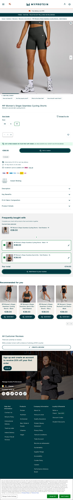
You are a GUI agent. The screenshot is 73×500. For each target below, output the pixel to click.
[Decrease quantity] (4, 135)
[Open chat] (25, 393)
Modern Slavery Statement (39, 424)
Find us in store (39, 414)
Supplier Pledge (39, 452)
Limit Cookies (65, 496)
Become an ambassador (41, 443)
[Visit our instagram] (3, 393)
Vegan (22, 434)
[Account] (65, 4)
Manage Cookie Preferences (12, 382)
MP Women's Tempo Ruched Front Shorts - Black (64, 306)
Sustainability (38, 447)
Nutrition (23, 414)
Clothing (8, 18)
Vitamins (23, 430)
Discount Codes (58, 417)
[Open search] (10, 4)
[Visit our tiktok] (12, 393)
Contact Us (8, 412)
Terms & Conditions (40, 434)
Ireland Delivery (9, 432)
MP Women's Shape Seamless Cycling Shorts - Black (8, 306)
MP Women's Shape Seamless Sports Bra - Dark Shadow (27, 306)
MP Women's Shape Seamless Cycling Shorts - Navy (46, 306)
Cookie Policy (38, 460)
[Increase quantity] (11, 135)
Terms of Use (35, 492)
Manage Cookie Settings (9, 496)
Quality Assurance (40, 419)
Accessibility (38, 456)
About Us (37, 410)
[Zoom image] (70, 23)
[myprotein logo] (37, 4)
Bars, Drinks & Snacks (24, 424)
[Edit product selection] (69, 245)
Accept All (52, 496)
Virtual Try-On (64, 116)
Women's (15, 18)
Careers (36, 464)
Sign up (7, 368)
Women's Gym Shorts (25, 18)
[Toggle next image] (70, 57)
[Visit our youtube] (16, 393)
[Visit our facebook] (8, 393)
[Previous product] (67, 323)
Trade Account (39, 439)
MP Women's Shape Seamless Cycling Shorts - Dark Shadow (49, 18)
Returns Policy (9, 417)
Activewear (23, 419)
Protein (22, 410)
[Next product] (71, 323)
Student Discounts (59, 422)
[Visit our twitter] (20, 393)
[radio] (4, 124)
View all (31, 167)
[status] (7, 135)
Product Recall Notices (9, 438)
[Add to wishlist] (68, 134)
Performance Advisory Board (41, 470)
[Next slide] (72, 306)
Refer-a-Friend (58, 412)
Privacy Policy (38, 430)
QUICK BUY (10, 317)
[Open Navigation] (3, 4)
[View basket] (69, 4)
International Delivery (9, 422)
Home (3, 18)
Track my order (9, 428)
